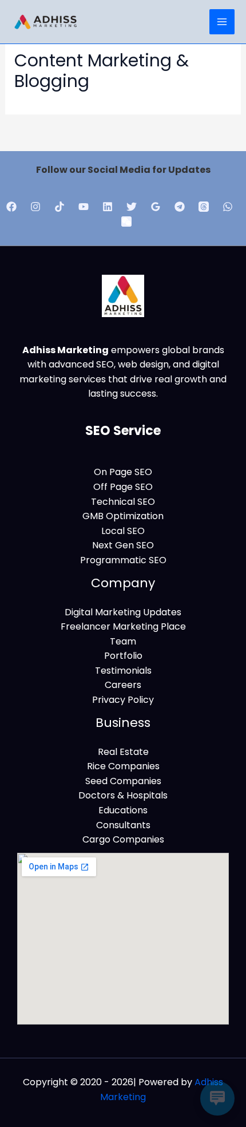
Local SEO (123, 530)
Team (123, 641)
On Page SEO (123, 472)
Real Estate (123, 751)
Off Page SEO (123, 486)
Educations (123, 810)
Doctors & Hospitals (123, 795)
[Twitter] (131, 206)
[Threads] (204, 206)
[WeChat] (126, 221)
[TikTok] (59, 206)
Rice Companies (123, 766)
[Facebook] (11, 206)
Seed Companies (123, 781)
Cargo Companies (123, 839)
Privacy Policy (123, 699)
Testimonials (123, 670)
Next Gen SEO (123, 545)
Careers (123, 684)
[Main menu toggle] (222, 21)
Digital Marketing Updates (123, 612)
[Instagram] (35, 206)
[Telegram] (179, 206)
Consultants (123, 825)
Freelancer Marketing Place (123, 626)
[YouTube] (83, 206)
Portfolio (123, 655)
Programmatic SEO (123, 560)
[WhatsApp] (228, 206)
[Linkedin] (107, 206)
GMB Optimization (123, 516)
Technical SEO (123, 501)
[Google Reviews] (155, 206)
